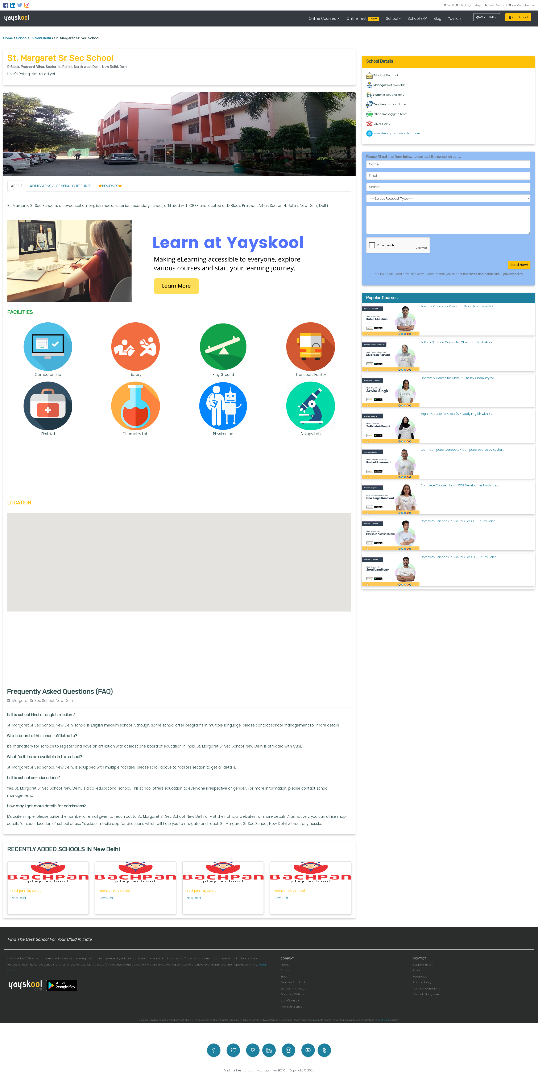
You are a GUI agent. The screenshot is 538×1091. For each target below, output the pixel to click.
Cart (450, 5)
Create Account (496, 5)
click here (383, 1020)
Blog (437, 18)
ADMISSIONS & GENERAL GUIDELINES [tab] (60, 186)
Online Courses (323, 18)
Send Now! (519, 264)
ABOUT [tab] (17, 186)
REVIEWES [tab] (110, 186)
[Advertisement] (179, 470)
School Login (465, 5)
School (392, 18)
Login (479, 5)
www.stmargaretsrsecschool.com (396, 133)
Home (8, 38)
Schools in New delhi (33, 38)
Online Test (362, 18)
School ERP (417, 18)
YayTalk (454, 18)
